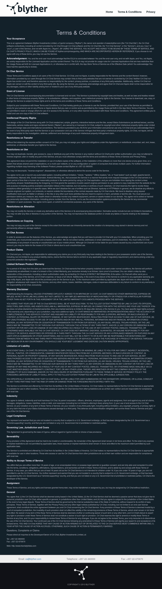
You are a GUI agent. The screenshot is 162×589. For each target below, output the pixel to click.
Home (109, 12)
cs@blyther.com (33, 558)
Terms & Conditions (130, 12)
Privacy (150, 12)
